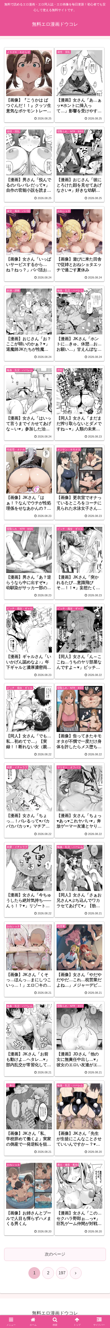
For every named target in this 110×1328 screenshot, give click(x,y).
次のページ (55, 1254)
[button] (99, 887)
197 (62, 1273)
